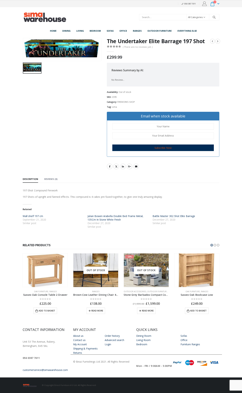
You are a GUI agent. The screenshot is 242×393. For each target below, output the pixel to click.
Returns (77, 352)
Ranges (137, 30)
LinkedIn (123, 166)
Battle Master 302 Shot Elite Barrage (174, 216)
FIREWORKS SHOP (126, 101)
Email (136, 166)
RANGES (53, 291)
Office (123, 30)
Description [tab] (30, 179)
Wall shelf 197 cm (33, 216)
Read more (97, 310)
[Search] (214, 17)
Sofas (110, 30)
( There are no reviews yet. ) (138, 46)
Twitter (116, 166)
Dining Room (143, 335)
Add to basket (47, 310)
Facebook (109, 166)
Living (80, 30)
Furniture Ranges (190, 344)
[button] (211, 245)
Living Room (143, 340)
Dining (66, 30)
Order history (112, 335)
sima (114, 106)
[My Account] (204, 3)
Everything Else (187, 30)
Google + (129, 166)
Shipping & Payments (85, 348)
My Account (80, 344)
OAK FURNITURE (41, 291)
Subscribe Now (163, 147)
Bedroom (95, 30)
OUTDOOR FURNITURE (157, 291)
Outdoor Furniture (159, 30)
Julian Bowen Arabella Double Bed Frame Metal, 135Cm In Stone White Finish (115, 217)
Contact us (79, 340)
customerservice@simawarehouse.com (45, 370)
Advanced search (114, 340)
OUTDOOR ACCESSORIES (135, 291)
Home (53, 30)
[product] (45, 270)
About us (78, 335)
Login (108, 344)
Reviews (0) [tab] (50, 179)
